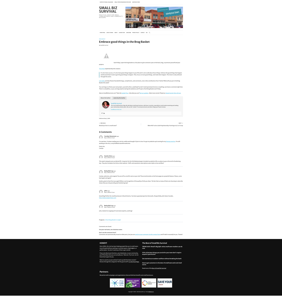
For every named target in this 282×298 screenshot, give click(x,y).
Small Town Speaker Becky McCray (122, 2)
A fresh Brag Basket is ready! (113, 220)
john (105, 191)
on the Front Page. (134, 261)
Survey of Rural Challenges (106, 2)
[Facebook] (102, 113)
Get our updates (144, 93)
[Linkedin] (104, 113)
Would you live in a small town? (108, 124)
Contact (143, 32)
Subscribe (128, 32)
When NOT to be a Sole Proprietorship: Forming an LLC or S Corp (165, 124)
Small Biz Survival (104, 45)
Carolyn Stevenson (110, 136)
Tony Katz (102, 68)
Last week (102, 81)
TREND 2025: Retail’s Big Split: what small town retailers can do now (162, 247)
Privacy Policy (135, 32)
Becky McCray (108, 171)
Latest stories (109, 32)
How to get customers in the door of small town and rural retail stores (162, 263)
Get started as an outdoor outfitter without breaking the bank (161, 258)
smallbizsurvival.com (116, 109)
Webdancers (151, 291)
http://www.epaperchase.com (107, 198)
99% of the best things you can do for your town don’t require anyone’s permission (161, 253)
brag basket (102, 39)
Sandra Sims (108, 156)
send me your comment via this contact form (147, 234)
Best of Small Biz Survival (159, 268)
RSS (147, 32)
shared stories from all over (173, 93)
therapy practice (170, 141)
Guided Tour (122, 32)
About (116, 32)
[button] (149, 32)
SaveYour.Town (136, 2)
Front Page (102, 32)
